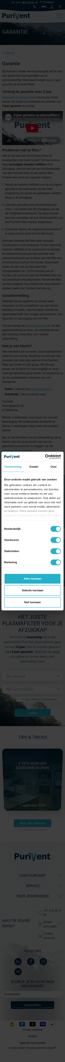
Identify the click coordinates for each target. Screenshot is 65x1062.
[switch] (56, 540)
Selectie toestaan (32, 590)
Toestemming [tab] (12, 466)
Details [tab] (33, 466)
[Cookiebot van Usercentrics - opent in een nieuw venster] (46, 456)
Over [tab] (54, 466)
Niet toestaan (32, 602)
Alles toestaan (33, 578)
